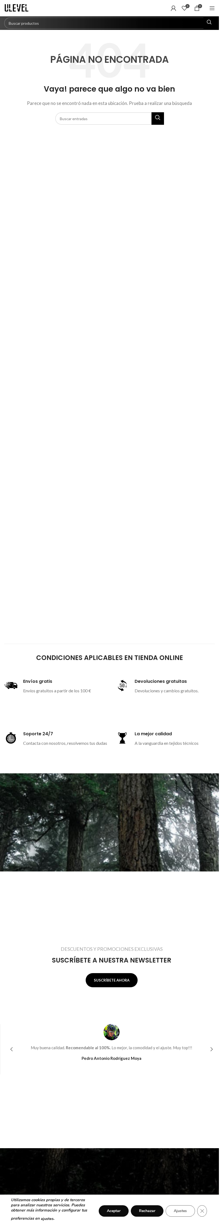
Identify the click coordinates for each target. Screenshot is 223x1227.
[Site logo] (17, 7)
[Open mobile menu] (212, 8)
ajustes (47, 1218)
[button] (11, 1049)
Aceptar (113, 1210)
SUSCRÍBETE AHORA (111, 980)
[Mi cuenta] (173, 8)
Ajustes (180, 1210)
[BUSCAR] (209, 23)
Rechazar (147, 1210)
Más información (48, 705)
